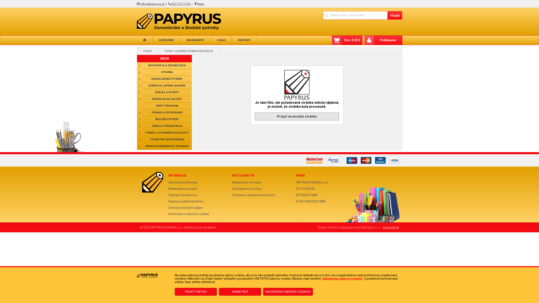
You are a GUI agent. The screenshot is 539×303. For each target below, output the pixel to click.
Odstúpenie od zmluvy (247, 188)
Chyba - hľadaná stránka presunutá (189, 51)
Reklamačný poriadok (182, 188)
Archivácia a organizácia (167, 65)
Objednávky (195, 40)
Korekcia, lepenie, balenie (167, 85)
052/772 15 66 (180, 4)
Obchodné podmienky (182, 182)
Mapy (200, 4)
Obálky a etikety (167, 92)
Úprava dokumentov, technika (167, 146)
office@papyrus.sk (152, 4)
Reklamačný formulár (246, 182)
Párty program (167, 105)
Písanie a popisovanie (167, 112)
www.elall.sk (391, 227)
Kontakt (244, 40)
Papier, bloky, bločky (167, 99)
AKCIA (164, 58)
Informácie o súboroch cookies (188, 214)
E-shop (147, 51)
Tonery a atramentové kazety (167, 132)
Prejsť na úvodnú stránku (297, 116)
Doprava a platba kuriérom (186, 201)
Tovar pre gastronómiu (167, 139)
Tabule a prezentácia (167, 126)
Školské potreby (167, 119)
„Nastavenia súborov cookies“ (343, 278)
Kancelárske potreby (167, 78)
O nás (221, 40)
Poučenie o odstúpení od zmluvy (253, 195)
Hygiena (167, 72)
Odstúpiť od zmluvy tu (182, 195)
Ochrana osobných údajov (185, 207)
